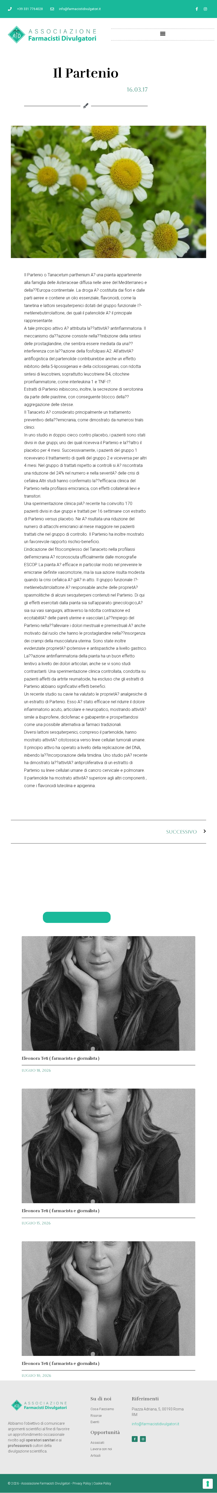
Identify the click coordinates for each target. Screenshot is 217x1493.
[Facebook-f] (196, 9)
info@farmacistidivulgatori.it (155, 1424)
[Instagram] (205, 9)
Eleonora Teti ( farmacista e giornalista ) (60, 1058)
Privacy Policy (82, 1483)
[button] (163, 33)
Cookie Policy (102, 1483)
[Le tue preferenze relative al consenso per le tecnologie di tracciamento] (208, 1484)
